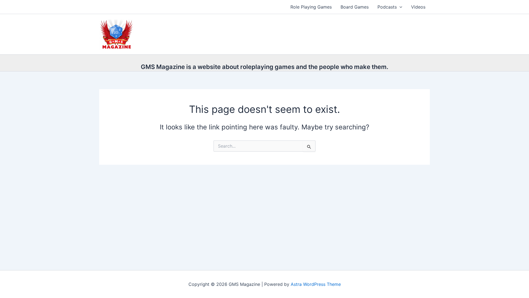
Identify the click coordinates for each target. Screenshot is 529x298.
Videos (418, 7)
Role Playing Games (311, 7)
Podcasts (387, 7)
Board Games (355, 7)
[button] (399, 7)
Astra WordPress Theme (316, 284)
